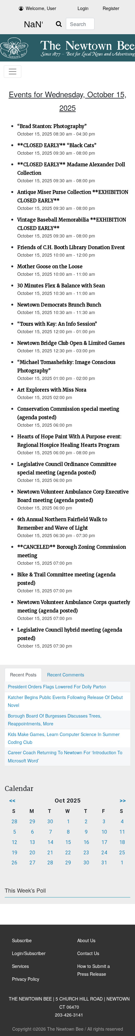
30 (50, 822)
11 (122, 832)
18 (122, 842)
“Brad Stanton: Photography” (52, 126)
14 (50, 842)
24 (104, 853)
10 (104, 832)
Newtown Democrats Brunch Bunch (59, 305)
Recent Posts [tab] (23, 674)
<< (12, 800)
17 (104, 842)
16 (86, 842)
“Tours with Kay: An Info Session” (57, 324)
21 (50, 853)
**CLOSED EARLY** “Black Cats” (56, 145)
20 (32, 853)
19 (14, 853)
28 (14, 822)
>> (123, 800)
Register (111, 8)
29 (32, 822)
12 (14, 842)
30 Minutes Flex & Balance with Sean (61, 286)
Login (83, 8)
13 (32, 842)
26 (14, 863)
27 (32, 863)
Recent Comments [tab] (65, 674)
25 (122, 853)
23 (86, 853)
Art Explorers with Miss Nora (51, 390)
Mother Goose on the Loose (50, 267)
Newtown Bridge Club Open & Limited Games (71, 343)
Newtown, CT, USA (32, 24)
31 (104, 863)
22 (68, 853)
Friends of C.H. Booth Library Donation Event (71, 247)
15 (68, 842)
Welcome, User (41, 8)
